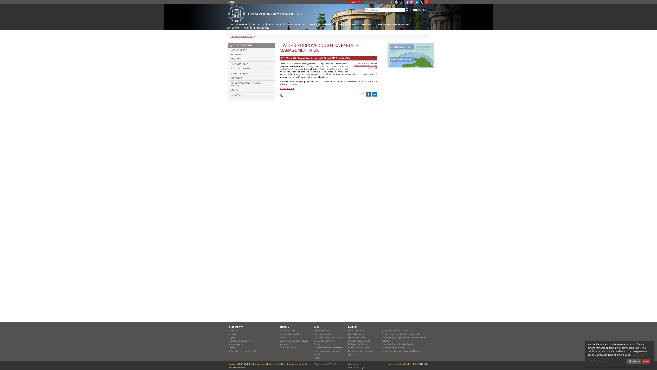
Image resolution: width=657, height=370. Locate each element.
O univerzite (235, 327)
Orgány (231, 337)
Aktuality (258, 24)
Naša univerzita (295, 24)
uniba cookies (640, 354)
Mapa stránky (370, 2)
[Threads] (397, 2)
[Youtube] (426, 2)
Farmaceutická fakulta (358, 347)
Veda (316, 327)
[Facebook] (407, 2)
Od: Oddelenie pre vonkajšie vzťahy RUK (365, 66)
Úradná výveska (236, 344)
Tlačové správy (237, 24)
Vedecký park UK (322, 330)
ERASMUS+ (285, 337)
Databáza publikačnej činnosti (328, 337)
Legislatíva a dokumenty (239, 340)
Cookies (281, 363)
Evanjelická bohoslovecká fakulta (398, 344)
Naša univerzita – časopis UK (242, 351)
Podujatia (275, 24)
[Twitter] (422, 2)
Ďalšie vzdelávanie (289, 347)
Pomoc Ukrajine (346, 24)
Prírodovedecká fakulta (359, 340)
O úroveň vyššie (243, 45)
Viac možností (595, 360)
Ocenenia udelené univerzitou (328, 347)
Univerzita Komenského (242, 36)
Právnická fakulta (356, 333)
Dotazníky (366, 24)
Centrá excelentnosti (324, 340)
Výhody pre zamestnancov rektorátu (245, 84)
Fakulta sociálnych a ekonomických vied (401, 351)
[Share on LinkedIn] (374, 94)
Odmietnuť (633, 361)
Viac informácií (287, 88)
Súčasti (231, 347)
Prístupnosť (292, 363)
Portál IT (354, 2)
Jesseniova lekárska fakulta (395, 330)
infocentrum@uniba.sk (398, 363)
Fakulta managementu (393, 347)
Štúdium (284, 327)
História (232, 333)
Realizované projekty (324, 333)
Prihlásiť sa (419, 10)
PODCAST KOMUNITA (320, 24)
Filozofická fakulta (356, 337)
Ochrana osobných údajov (263, 363)
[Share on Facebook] (368, 94)
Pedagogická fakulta (357, 344)
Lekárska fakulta (356, 330)
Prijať (646, 361)
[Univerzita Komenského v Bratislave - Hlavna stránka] (236, 13)
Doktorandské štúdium (290, 333)
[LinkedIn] (417, 2)
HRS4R (317, 357)
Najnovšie (263, 28)
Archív (248, 28)
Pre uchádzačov (287, 330)
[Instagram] (412, 2)
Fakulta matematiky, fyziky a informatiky (401, 333)
